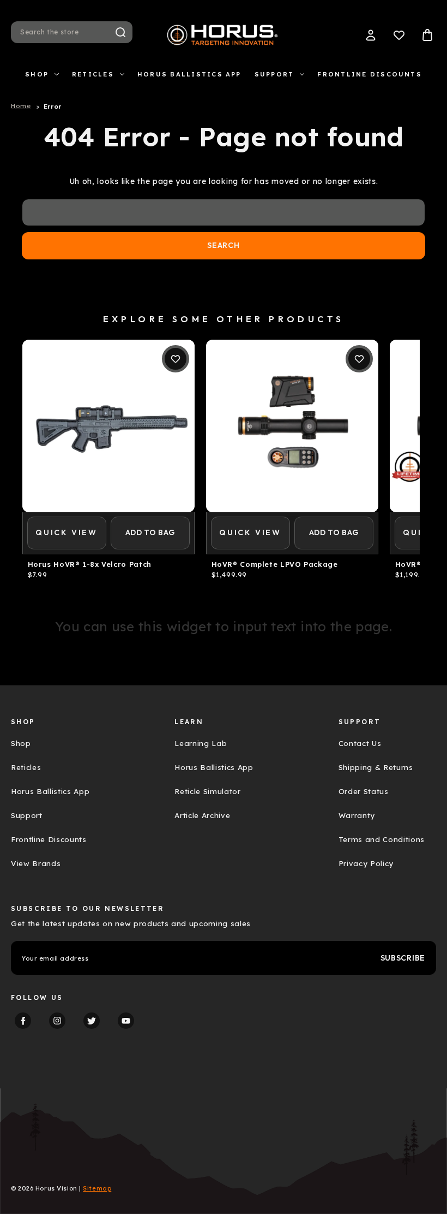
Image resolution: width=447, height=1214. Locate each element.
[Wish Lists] (399, 35)
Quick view (66, 532)
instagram (57, 1021)
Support (274, 74)
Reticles (93, 74)
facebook (23, 1021)
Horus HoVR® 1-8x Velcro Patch (90, 564)
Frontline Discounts (369, 74)
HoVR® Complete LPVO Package (275, 564)
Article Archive (202, 815)
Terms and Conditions (382, 839)
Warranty (357, 815)
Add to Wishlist (175, 358)
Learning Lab (200, 743)
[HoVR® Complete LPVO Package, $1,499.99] (292, 426)
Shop (37, 74)
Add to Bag (150, 532)
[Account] (371, 35)
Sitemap (97, 1188)
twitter (92, 1021)
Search (120, 32)
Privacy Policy (366, 863)
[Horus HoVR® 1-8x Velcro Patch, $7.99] (108, 426)
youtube (126, 1021)
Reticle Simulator (207, 791)
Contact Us (360, 743)
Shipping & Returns (376, 767)
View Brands (36, 863)
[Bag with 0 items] (427, 35)
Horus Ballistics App (189, 74)
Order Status (364, 791)
